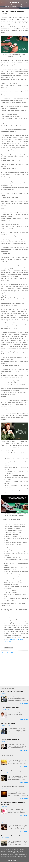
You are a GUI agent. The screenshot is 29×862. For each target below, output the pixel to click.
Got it (19, 860)
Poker (21, 639)
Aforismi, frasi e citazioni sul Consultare (12, 691)
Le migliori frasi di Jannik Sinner (10, 707)
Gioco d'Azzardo (14, 639)
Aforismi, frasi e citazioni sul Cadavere (12, 836)
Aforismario (14, 2)
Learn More (12, 860)
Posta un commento (7, 652)
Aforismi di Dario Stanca (8, 723)
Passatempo (7, 641)
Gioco (7, 639)
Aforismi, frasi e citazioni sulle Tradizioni (12, 820)
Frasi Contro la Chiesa (7, 755)
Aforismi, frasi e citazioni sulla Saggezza (12, 771)
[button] (27, 11)
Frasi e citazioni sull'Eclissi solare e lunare (12, 786)
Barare (25, 639)
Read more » (24, 703)
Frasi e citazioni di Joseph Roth (10, 739)
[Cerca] (27, 3)
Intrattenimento (8, 647)
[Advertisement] (14, 669)
